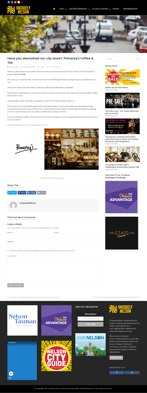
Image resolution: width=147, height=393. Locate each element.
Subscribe (90, 324)
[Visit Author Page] (13, 205)
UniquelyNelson (30, 67)
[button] (12, 192)
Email (56, 233)
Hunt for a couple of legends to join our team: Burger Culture (34, 297)
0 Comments (55, 67)
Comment (12, 256)
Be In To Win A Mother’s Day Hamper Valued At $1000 (115, 297)
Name (10, 233)
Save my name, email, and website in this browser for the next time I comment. (42, 251)
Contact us (116, 357)
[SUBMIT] (137, 59)
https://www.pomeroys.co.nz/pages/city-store (27, 125)
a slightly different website (103, 388)
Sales (43, 67)
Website (10, 242)
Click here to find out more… (53, 178)
